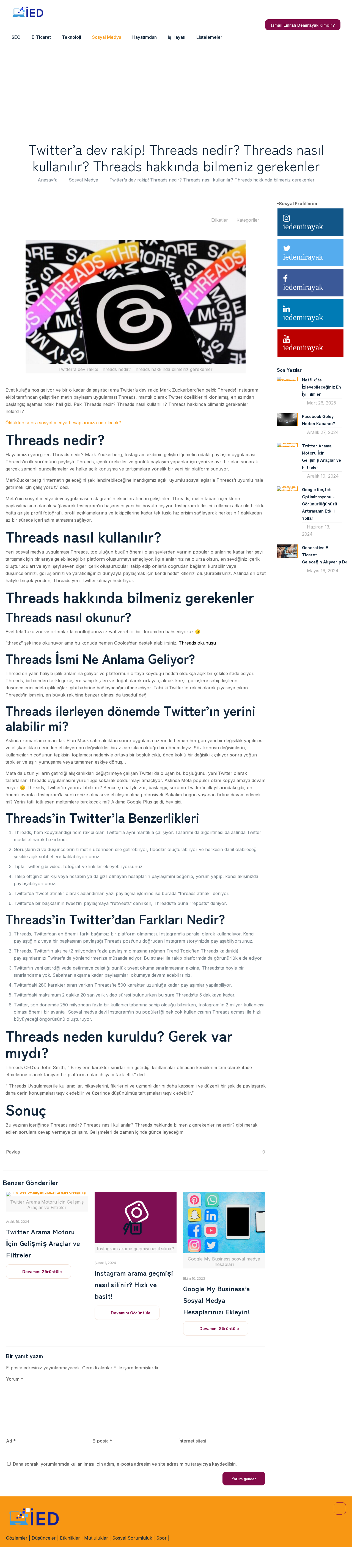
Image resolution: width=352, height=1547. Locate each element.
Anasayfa (47, 180)
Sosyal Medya (83, 180)
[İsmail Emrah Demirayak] (28, 12)
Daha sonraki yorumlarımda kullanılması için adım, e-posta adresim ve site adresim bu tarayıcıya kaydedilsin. (125, 1464)
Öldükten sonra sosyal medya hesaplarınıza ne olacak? (63, 422)
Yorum (14, 1379)
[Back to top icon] (340, 1508)
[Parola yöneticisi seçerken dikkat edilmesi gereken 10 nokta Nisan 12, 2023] (5, 1525)
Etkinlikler (70, 1538)
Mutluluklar (96, 1538)
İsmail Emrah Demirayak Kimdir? (303, 24)
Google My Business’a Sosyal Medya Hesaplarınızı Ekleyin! (216, 1299)
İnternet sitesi (192, 1441)
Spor (161, 1538)
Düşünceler (44, 1538)
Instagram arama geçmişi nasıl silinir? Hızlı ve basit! (134, 1284)
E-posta (102, 1441)
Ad (11, 1441)
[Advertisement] (176, 91)
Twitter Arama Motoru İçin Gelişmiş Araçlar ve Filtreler (43, 1242)
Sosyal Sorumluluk (132, 1538)
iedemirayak (303, 226)
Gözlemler (17, 1538)
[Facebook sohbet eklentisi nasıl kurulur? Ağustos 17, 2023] (347, 1525)
